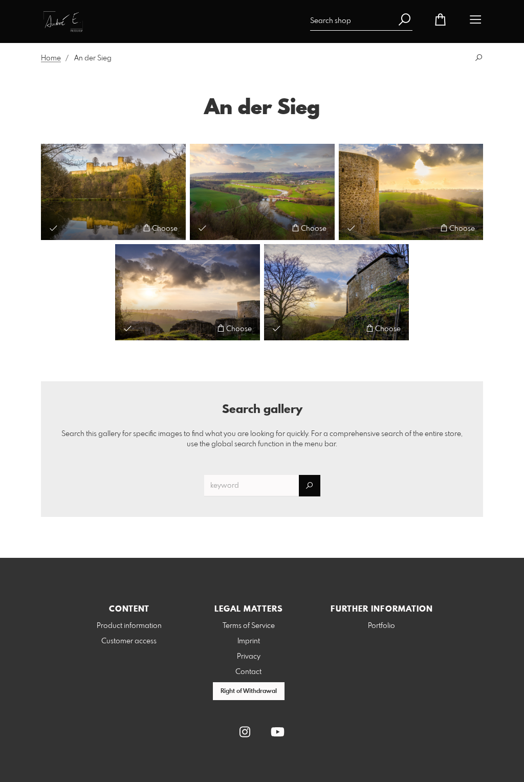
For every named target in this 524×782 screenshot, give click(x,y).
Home (51, 58)
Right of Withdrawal (249, 691)
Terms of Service (249, 625)
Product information (129, 625)
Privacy (248, 656)
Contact (248, 672)
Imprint (248, 641)
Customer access (129, 641)
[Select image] (53, 228)
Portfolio (381, 625)
